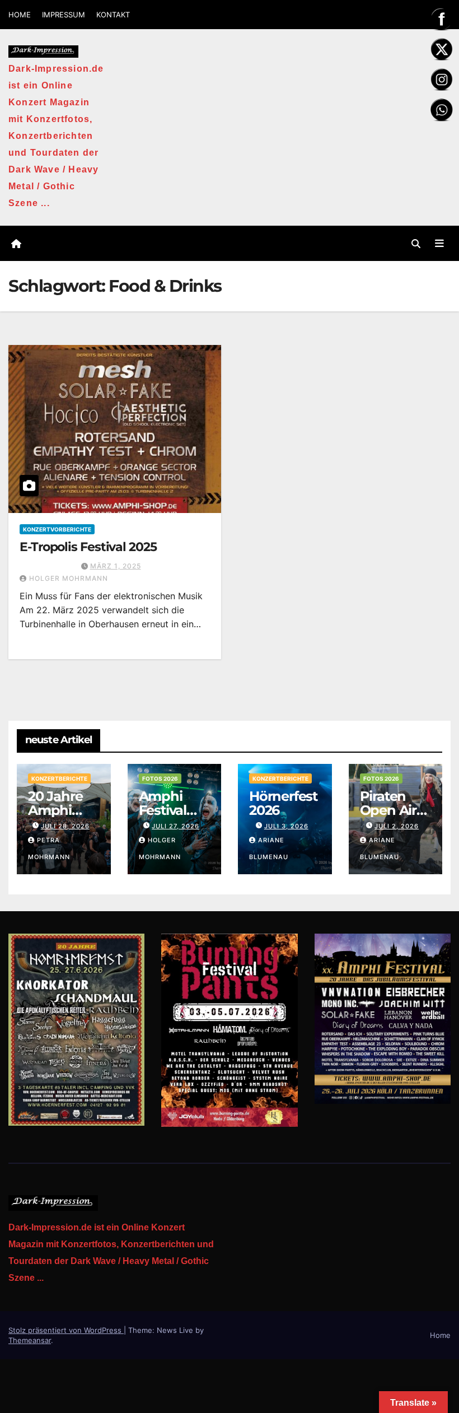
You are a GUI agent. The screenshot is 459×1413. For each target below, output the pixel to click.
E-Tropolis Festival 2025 (88, 546)
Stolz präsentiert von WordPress (66, 1330)
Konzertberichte (59, 778)
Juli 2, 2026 (396, 826)
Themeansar (29, 1340)
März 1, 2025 (115, 566)
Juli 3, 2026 (286, 826)
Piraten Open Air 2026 (388, 810)
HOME (19, 14)
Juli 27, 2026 (175, 826)
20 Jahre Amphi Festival (55, 810)
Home (440, 1335)
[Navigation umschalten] (439, 243)
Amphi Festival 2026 (162, 810)
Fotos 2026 (160, 778)
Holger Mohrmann (68, 578)
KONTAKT (113, 14)
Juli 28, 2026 (65, 826)
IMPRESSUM (63, 14)
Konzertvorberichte (57, 529)
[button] (415, 243)
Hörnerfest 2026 (283, 803)
